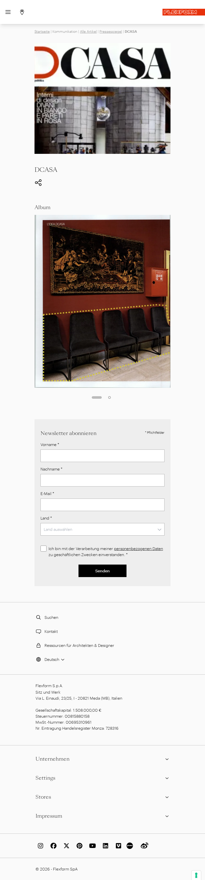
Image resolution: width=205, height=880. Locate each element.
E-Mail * (47, 493)
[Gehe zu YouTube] (92, 846)
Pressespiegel (111, 31)
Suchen (51, 617)
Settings (45, 778)
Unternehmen (53, 759)
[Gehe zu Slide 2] (109, 397)
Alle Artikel (88, 31)
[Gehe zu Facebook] (52, 846)
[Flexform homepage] (183, 12)
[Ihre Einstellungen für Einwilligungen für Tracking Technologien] (196, 875)
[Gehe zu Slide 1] (97, 397)
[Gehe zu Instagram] (40, 846)
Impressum (49, 816)
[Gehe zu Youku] (130, 845)
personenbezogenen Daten (138, 548)
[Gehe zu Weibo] (144, 846)
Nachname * (51, 469)
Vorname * (49, 444)
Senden (102, 570)
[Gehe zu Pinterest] (78, 846)
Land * (46, 518)
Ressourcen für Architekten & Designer (79, 645)
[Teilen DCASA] (38, 182)
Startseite (42, 31)
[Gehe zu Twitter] (66, 846)
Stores (43, 797)
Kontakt (51, 631)
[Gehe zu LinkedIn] (104, 846)
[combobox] (102, 529)
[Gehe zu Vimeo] (118, 846)
